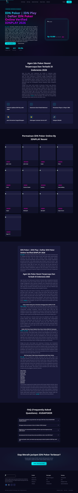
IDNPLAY (48, 1)
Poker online (23, 306)
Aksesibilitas (71, 490)
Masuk (64, 1)
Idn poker (7, 26)
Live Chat (48, 481)
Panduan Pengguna (49, 477)
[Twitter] (12, 485)
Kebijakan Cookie (60, 490)
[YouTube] (14, 485)
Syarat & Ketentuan (64, 483)
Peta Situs (65, 490)
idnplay (32, 95)
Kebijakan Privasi (64, 481)
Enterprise (33, 481)
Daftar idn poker (24, 330)
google (37, 394)
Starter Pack (34, 477)
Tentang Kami (63, 477)
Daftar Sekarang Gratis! (39, 463)
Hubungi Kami (49, 483)
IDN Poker (23, 1)
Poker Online (42, 1)
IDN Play (28, 1)
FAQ (47, 479)
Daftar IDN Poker (35, 1)
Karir (62, 479)
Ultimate (33, 483)
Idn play (22, 357)
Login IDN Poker (21, 43)
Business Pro (34, 479)
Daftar (69, 1)
